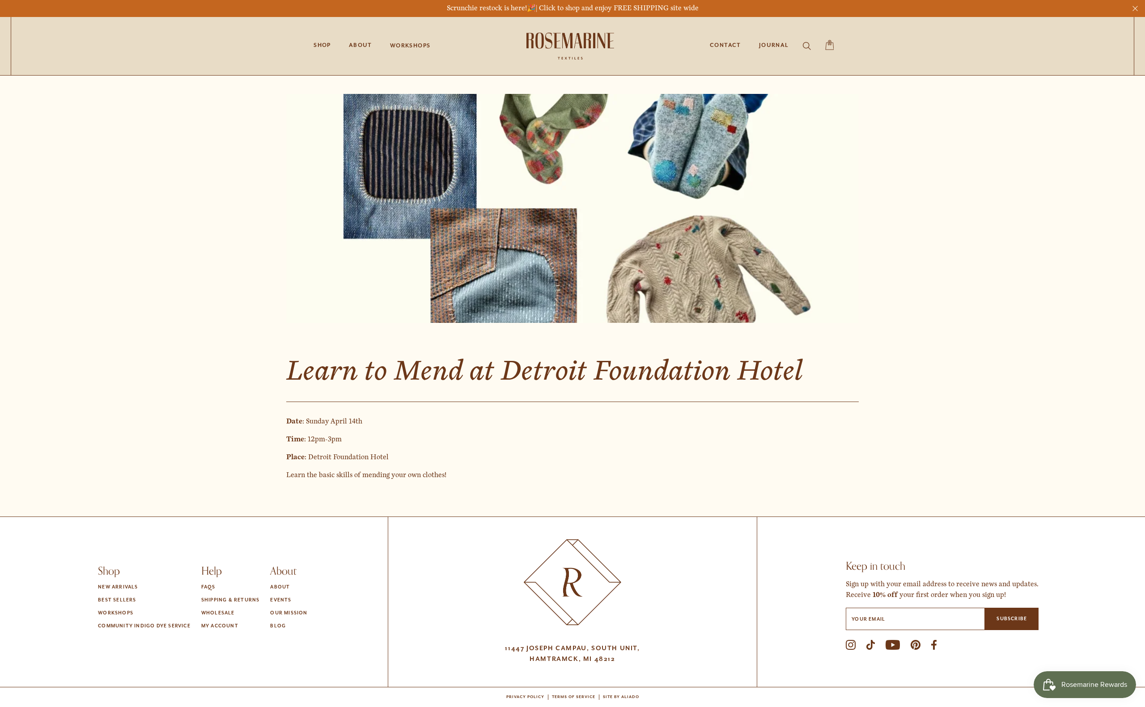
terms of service (573, 697)
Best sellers (117, 600)
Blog (278, 626)
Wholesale (218, 613)
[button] (410, 46)
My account (219, 626)
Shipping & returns (230, 600)
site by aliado (621, 697)
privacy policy (525, 697)
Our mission (288, 613)
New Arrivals (118, 587)
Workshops (115, 613)
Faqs (208, 587)
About (280, 587)
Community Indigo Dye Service (144, 626)
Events (280, 600)
